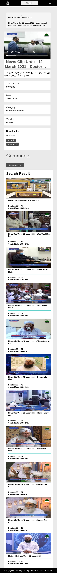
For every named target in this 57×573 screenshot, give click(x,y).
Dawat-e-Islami (14, 18)
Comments (15, 165)
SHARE (11, 144)
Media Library (26, 18)
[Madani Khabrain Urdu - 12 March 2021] (28, 543)
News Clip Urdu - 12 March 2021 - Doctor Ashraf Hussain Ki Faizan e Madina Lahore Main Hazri (27, 24)
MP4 (10, 140)
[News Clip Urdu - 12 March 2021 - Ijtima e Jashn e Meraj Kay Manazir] (28, 400)
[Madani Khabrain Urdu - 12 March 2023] (28, 188)
